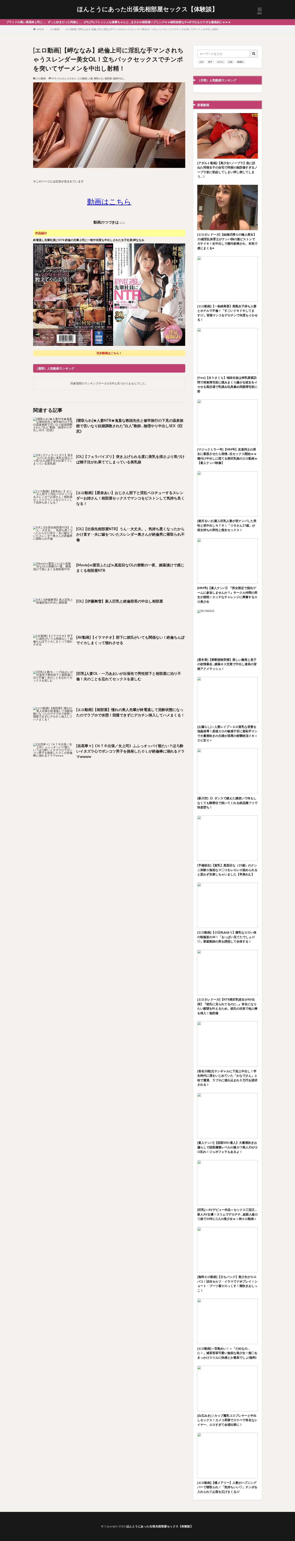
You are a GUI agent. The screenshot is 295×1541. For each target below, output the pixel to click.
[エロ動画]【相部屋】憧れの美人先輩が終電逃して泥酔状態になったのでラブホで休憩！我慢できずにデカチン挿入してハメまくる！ (130, 712)
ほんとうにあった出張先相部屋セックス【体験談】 (147, 9)
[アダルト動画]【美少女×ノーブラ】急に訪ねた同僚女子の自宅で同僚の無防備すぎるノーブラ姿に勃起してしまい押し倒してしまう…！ (227, 169)
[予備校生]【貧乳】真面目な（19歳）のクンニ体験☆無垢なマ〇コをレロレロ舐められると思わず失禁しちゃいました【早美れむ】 (227, 869)
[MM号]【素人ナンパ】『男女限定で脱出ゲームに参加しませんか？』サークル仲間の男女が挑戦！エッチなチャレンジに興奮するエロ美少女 (227, 594)
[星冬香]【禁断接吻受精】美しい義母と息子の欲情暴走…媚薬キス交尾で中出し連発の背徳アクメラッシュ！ (227, 664)
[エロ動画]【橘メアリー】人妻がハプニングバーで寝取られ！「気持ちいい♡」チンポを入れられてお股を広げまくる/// (227, 1487)
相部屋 (108, 78)
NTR (53, 78)
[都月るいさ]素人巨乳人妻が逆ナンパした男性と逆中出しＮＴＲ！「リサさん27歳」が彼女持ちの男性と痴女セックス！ (226, 525)
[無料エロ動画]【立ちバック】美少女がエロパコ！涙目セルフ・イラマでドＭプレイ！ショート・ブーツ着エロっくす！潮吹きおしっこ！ (227, 1283)
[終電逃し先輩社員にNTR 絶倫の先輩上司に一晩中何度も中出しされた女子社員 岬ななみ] (109, 345)
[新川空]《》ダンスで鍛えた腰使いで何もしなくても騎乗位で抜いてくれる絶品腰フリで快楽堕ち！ (227, 802)
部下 (210, 62)
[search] (254, 54)
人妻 (90, 78)
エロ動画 (55, 29)
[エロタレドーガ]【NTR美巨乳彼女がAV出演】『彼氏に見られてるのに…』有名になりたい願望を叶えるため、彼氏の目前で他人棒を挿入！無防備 (227, 1006)
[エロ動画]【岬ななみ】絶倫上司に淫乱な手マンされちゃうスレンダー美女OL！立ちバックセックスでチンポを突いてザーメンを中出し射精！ (143, 29)
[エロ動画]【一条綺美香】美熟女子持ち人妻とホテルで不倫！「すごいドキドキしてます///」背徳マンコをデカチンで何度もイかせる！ (227, 313)
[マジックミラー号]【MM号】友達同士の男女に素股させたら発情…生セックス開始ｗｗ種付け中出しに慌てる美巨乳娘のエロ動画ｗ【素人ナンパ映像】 (227, 456)
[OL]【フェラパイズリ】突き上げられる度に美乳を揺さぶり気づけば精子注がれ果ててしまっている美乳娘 (130, 459)
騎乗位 (240, 62)
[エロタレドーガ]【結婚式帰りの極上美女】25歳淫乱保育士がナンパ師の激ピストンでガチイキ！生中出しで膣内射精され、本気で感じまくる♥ (227, 241)
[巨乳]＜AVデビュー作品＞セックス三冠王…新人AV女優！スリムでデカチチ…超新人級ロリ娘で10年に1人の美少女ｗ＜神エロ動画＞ (227, 1214)
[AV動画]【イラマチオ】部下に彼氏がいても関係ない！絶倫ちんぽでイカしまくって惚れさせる (130, 640)
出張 (230, 62)
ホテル (220, 62)
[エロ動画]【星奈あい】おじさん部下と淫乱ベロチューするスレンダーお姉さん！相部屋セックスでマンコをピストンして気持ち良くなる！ (130, 498)
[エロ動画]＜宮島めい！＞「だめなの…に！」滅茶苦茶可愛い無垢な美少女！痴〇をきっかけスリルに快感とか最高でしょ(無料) (227, 1353)
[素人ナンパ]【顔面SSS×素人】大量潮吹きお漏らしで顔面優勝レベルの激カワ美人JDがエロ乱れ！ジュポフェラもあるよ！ (227, 1147)
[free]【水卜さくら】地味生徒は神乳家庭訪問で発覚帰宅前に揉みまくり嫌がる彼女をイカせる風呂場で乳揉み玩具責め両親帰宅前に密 (227, 384)
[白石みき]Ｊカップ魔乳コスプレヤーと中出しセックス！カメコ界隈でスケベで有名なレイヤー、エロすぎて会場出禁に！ (227, 1420)
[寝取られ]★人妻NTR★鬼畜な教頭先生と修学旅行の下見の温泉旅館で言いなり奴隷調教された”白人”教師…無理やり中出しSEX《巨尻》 (129, 425)
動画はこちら (109, 201)
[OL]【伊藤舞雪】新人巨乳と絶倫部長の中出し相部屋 (119, 601)
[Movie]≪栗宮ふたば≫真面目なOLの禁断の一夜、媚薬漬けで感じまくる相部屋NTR (130, 568)
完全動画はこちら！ (109, 353)
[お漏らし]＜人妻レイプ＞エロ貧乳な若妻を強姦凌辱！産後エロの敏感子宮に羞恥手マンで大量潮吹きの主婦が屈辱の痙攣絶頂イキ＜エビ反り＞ (227, 733)
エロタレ (71, 78)
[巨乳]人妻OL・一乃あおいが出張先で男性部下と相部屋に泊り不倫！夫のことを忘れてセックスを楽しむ (128, 676)
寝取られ (99, 78)
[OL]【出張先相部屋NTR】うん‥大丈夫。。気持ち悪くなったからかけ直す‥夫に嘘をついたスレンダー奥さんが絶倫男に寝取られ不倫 (130, 534)
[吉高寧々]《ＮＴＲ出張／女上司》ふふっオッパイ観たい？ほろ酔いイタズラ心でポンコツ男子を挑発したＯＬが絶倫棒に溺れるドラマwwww (130, 751)
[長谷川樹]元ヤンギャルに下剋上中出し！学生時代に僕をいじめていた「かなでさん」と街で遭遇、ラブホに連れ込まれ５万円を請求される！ (227, 1078)
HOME (40, 29)
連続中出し (119, 78)
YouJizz (61, 78)
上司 (201, 62)
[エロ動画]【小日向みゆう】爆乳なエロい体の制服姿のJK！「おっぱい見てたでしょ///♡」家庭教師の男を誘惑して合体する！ (226, 936)
